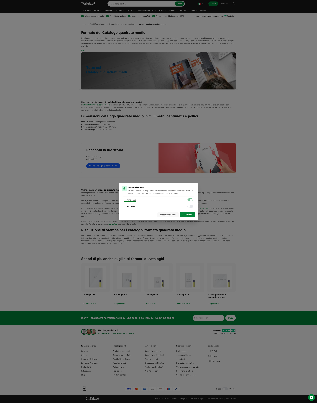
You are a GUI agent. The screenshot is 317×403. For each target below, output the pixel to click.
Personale (131, 206)
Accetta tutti (187, 215)
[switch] (190, 199)
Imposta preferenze (168, 215)
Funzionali (131, 200)
